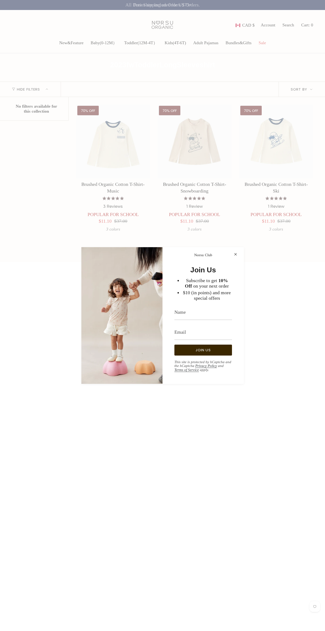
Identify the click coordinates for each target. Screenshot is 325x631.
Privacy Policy (206, 366)
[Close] (235, 254)
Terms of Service (186, 370)
